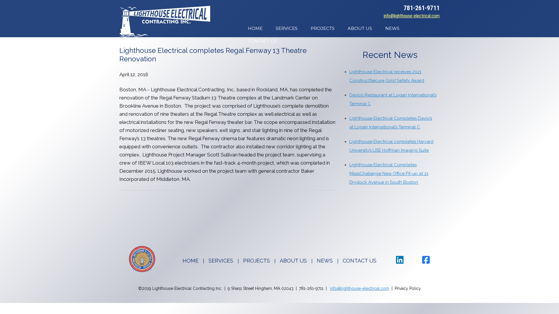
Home (255, 28)
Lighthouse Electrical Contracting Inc (164, 21)
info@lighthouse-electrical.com (412, 16)
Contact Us (262, 41)
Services (287, 28)
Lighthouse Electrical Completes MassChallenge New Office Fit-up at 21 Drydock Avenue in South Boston (388, 173)
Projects (323, 28)
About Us (360, 28)
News (392, 28)
